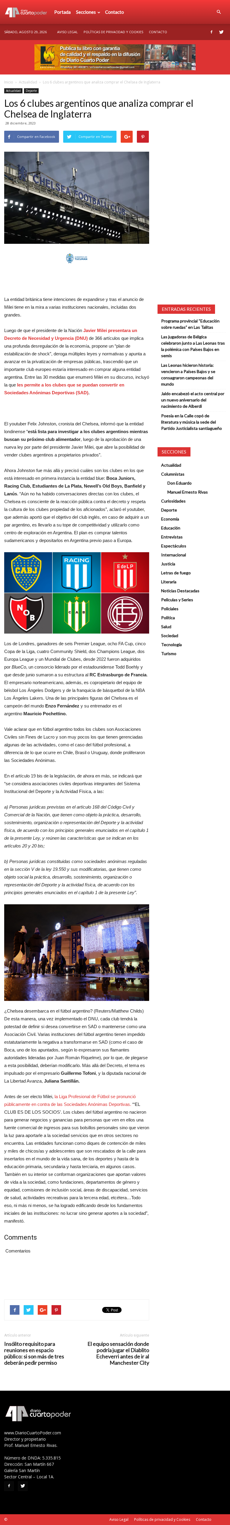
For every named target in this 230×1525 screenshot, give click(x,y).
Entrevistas (172, 536)
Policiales (169, 608)
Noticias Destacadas (180, 590)
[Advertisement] (77, 280)
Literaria (168, 581)
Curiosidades (173, 500)
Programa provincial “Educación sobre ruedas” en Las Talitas (190, 324)
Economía (170, 518)
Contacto (114, 12)
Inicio (8, 82)
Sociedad (169, 635)
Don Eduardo (179, 482)
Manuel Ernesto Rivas (187, 491)
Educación (170, 527)
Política (168, 617)
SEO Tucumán (19, 1519)
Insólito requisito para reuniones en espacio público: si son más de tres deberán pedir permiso (34, 1353)
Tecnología (171, 644)
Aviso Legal (67, 32)
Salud (166, 626)
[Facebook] (211, 32)
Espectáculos (173, 545)
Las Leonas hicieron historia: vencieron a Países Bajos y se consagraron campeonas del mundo (188, 374)
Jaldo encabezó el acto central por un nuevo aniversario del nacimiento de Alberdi (192, 400)
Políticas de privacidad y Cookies (113, 32)
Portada (62, 12)
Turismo (168, 653)
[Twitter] (221, 32)
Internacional (173, 554)
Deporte (31, 91)
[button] (218, 12)
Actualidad (28, 82)
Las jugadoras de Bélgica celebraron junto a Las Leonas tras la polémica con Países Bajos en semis (193, 346)
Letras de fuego (176, 572)
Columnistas (172, 474)
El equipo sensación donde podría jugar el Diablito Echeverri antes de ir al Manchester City (118, 1353)
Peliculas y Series (177, 599)
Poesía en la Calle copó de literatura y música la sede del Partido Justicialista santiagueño (191, 422)
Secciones (86, 12)
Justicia (168, 563)
